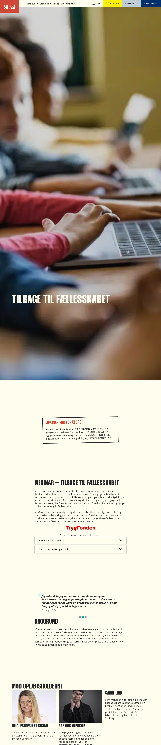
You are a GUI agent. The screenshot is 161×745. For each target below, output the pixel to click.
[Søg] (94, 3)
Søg (98, 3)
